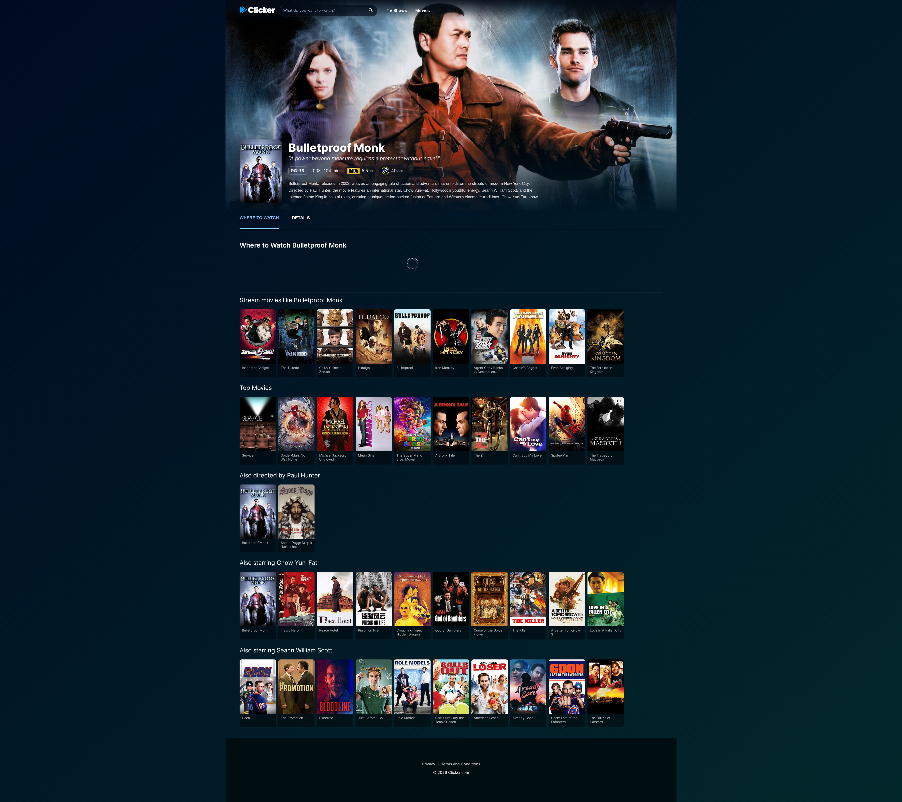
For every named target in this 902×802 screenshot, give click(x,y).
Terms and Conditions (460, 764)
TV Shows (397, 10)
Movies (422, 10)
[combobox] (328, 10)
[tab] (262, 220)
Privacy (428, 764)
